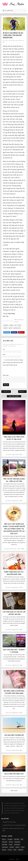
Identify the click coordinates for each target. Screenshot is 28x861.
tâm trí (22, 847)
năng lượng (17, 842)
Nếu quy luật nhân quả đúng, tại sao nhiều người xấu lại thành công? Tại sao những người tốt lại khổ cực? (14, 529)
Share (14, 332)
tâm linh (17, 847)
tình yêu (4, 849)
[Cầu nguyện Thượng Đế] (14, 725)
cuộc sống (16, 839)
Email (4, 354)
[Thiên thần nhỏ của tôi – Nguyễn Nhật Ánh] (14, 562)
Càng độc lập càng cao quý (9, 822)
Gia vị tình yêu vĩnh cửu (14, 774)
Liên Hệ (17, 859)
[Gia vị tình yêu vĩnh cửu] (14, 763)
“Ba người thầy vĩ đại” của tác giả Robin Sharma (14, 825)
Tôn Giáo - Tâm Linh (16, 548)
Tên (4, 349)
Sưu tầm (5, 328)
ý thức (15, 849)
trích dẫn (12, 847)
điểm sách (20, 849)
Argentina (6, 325)
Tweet (7, 332)
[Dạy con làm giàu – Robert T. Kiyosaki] (14, 640)
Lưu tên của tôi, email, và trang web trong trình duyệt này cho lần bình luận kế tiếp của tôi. (13, 362)
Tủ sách (9, 849)
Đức (16, 325)
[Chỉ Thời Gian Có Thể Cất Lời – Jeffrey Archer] (14, 601)
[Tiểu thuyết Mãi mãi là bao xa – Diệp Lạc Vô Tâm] (14, 467)
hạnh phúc (4, 842)
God (22, 839)
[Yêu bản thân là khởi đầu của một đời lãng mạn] (14, 679)
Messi (19, 325)
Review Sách (16, 500)
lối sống (11, 842)
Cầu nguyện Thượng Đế (14, 735)
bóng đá (11, 325)
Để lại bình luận (20, 40)
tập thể (10, 328)
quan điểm (4, 844)
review (10, 844)
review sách (5, 847)
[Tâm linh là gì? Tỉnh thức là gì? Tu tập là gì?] (14, 417)
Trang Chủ (11, 859)
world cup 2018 (16, 328)
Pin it (22, 332)
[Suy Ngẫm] (14, 4)
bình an (4, 839)
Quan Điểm (12, 40)
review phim (17, 844)
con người (10, 839)
